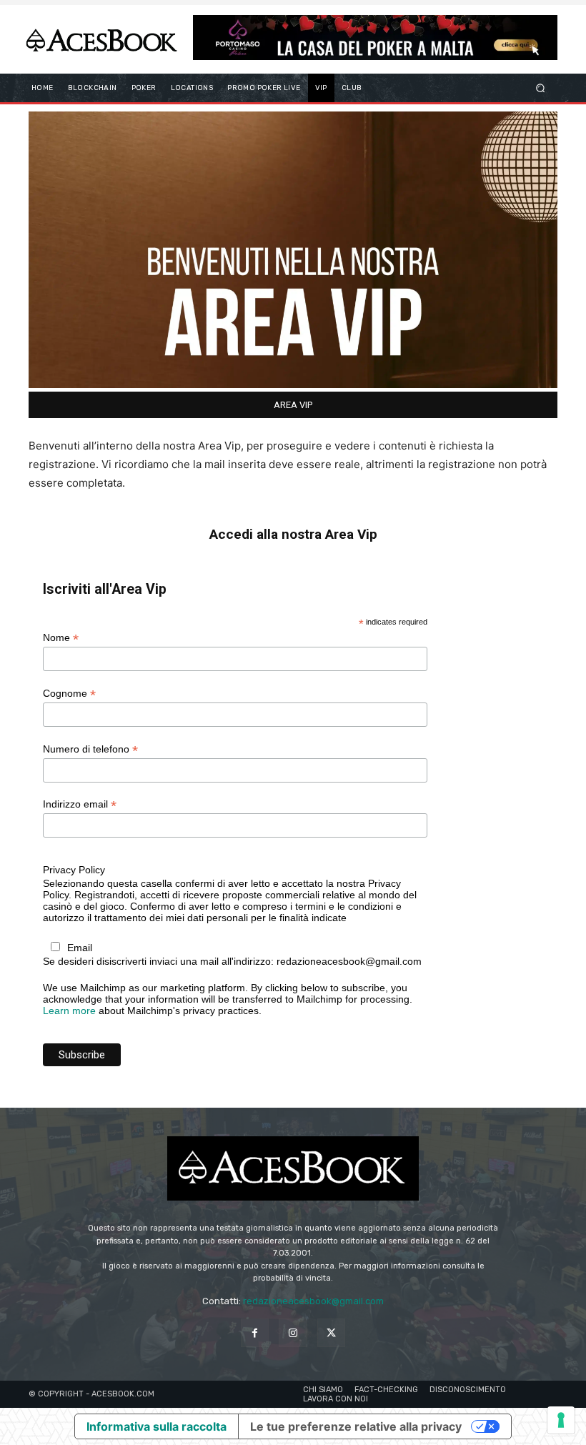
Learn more (69, 1010)
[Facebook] (255, 1332)
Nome (61, 638)
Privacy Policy (74, 869)
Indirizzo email (79, 804)
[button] (541, 87)
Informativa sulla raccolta (156, 1426)
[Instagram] (293, 1332)
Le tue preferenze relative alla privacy (356, 1426)
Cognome (69, 693)
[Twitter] (331, 1332)
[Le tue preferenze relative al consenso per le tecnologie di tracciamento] (561, 1420)
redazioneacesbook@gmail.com (313, 1301)
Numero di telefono (90, 749)
